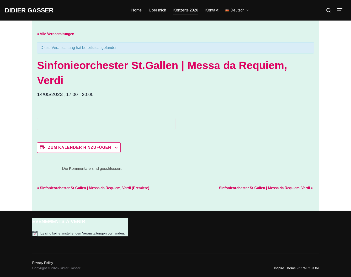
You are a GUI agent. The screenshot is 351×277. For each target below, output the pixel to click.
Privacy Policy (42, 263)
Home (136, 10)
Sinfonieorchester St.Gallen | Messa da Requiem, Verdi (266, 188)
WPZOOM (311, 268)
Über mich (157, 10)
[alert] (80, 233)
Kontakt (211, 10)
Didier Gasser (29, 10)
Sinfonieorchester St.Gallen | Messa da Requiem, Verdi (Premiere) (93, 188)
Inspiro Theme (285, 268)
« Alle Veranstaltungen (55, 34)
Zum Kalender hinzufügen (79, 147)
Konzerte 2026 (185, 10)
